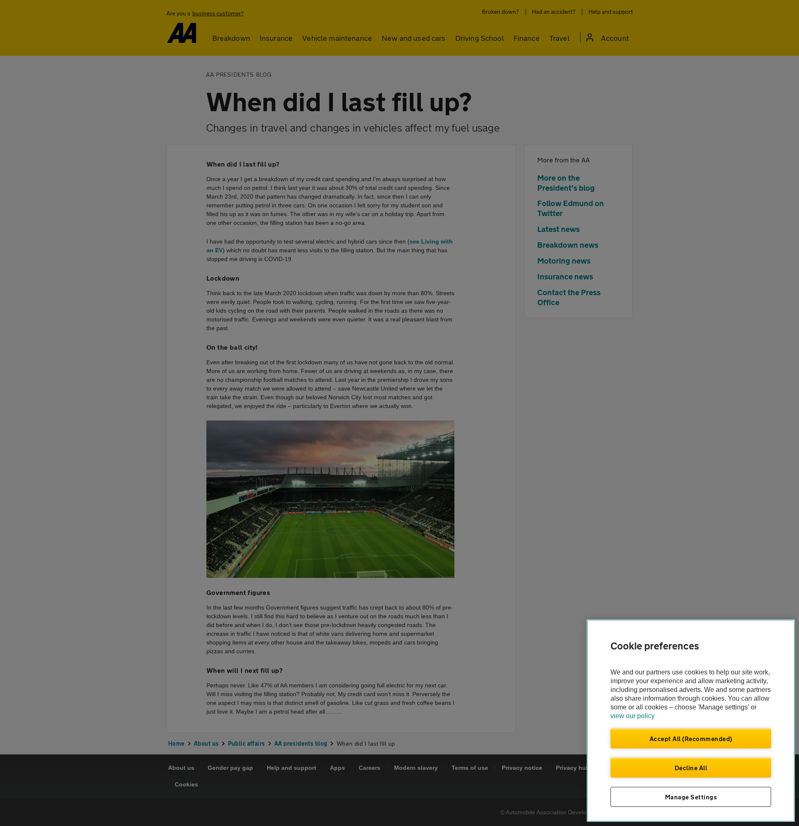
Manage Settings (691, 797)
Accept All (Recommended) (691, 738)
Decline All (691, 767)
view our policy (632, 715)
